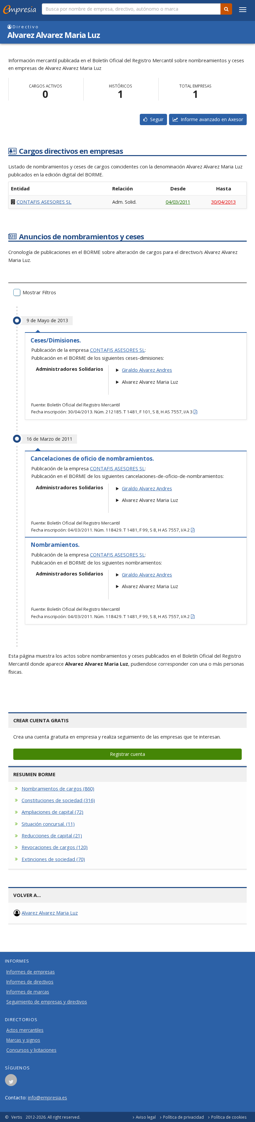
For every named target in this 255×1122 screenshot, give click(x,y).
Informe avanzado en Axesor (210, 119)
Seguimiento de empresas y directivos (46, 1002)
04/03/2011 (178, 201)
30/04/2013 (223, 201)
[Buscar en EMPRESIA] (226, 9)
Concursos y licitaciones (31, 1050)
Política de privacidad (183, 1117)
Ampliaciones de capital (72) (52, 811)
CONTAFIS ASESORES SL (44, 201)
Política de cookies (229, 1117)
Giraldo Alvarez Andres (147, 369)
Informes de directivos (29, 982)
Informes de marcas (27, 992)
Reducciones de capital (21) (52, 835)
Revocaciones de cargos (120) (55, 847)
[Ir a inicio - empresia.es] (21, 8)
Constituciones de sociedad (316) (58, 800)
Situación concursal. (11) (48, 823)
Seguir (155, 119)
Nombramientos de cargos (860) (58, 788)
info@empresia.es (47, 1097)
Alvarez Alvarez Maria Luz (50, 912)
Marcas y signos (23, 1040)
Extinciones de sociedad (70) (53, 859)
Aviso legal (146, 1117)
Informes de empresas (30, 972)
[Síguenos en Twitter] (11, 1082)
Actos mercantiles (24, 1030)
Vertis (16, 1117)
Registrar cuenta (127, 754)
